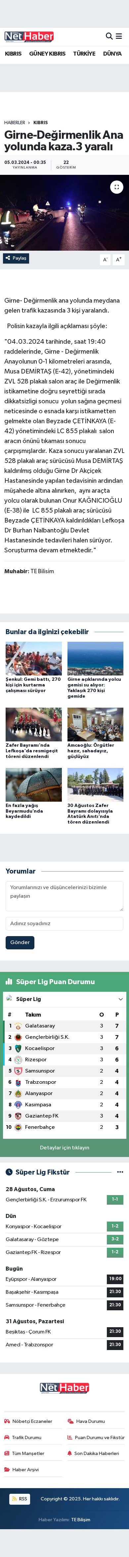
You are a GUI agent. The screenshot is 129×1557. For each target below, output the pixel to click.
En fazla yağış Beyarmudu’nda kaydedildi (24, 811)
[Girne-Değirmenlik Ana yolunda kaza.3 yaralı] (64, 213)
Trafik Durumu (26, 1437)
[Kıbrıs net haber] (29, 36)
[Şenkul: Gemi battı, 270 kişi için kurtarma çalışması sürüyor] (34, 658)
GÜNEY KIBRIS (47, 54)
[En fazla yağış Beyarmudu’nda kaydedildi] (34, 784)
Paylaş (19, 258)
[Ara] (109, 36)
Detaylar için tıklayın (64, 1148)
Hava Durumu (90, 1421)
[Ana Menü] (119, 36)
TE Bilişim (80, 1519)
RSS (22, 1498)
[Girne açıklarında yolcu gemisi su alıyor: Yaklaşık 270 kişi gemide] (95, 658)
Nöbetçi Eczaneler (32, 1421)
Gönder (20, 942)
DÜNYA (112, 54)
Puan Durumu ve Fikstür (100, 1437)
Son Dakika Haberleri (96, 1453)
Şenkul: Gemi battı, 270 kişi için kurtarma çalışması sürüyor (33, 685)
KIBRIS (13, 54)
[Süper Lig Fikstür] (120, 1172)
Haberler (14, 123)
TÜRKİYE (84, 54)
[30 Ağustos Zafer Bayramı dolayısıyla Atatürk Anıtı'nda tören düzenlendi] (95, 784)
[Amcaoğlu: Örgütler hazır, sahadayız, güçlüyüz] (95, 724)
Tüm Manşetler (28, 1453)
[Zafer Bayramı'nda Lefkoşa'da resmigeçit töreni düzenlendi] (34, 724)
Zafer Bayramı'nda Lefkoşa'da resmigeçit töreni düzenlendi (32, 751)
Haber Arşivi (26, 1469)
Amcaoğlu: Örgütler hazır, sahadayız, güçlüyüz (90, 751)
